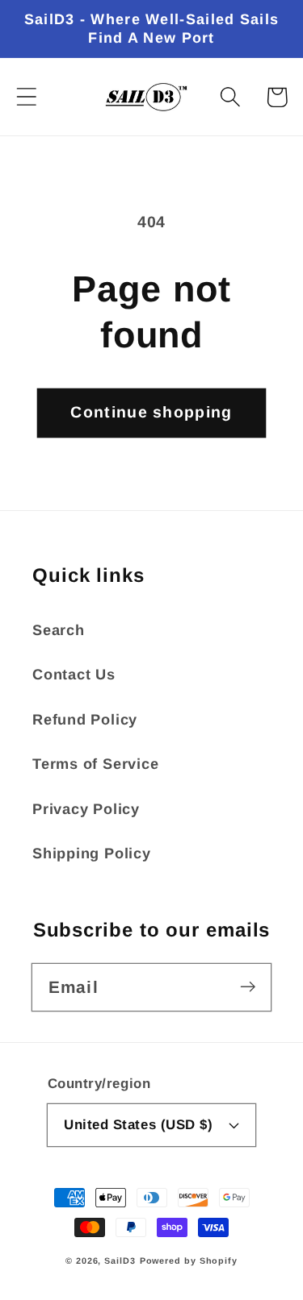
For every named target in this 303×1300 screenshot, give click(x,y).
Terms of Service (95, 764)
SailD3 (119, 1260)
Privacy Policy (86, 809)
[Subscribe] (248, 987)
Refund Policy (84, 720)
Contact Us (74, 675)
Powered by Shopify (189, 1260)
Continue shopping (151, 412)
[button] (26, 97)
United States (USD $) (138, 1124)
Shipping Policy (91, 853)
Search (58, 630)
